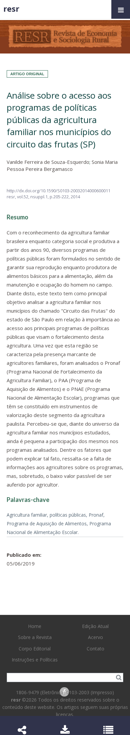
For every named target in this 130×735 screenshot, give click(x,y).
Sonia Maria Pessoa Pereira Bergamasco (62, 165)
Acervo (95, 637)
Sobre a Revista (35, 637)
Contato (95, 648)
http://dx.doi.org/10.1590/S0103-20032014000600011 (58, 191)
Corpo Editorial (35, 648)
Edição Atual (95, 626)
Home (34, 626)
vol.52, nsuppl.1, (33, 197)
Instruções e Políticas (35, 659)
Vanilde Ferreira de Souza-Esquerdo (48, 162)
